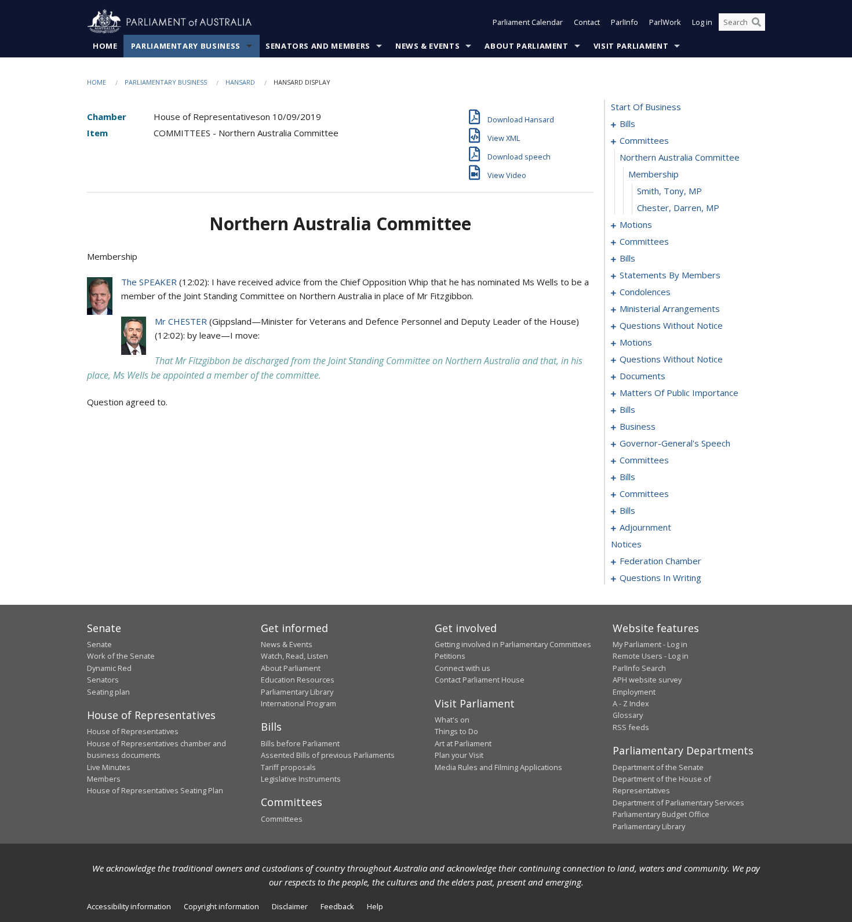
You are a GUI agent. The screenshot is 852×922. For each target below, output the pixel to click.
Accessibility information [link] (129, 906)
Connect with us (462, 668)
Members (104, 779)
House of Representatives (133, 731)
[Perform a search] (756, 22)
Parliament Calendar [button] (528, 22)
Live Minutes (108, 767)
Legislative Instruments (301, 779)
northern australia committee (680, 157)
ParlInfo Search (639, 668)
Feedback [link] (337, 906)
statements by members (670, 275)
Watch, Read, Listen (294, 656)
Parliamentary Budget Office (661, 814)
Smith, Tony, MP (669, 191)
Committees (282, 819)
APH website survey (647, 679)
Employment (634, 692)
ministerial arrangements (670, 308)
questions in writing (660, 577)
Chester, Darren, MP (678, 207)
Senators (103, 679)
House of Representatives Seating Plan (155, 790)
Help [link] (375, 906)
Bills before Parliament (300, 743)
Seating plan (108, 692)
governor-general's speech (675, 443)
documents (642, 376)
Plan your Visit (459, 755)
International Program (298, 703)
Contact (587, 22)
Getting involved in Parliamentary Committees (513, 644)
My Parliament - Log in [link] (650, 644)
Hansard (240, 82)
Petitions (450, 656)
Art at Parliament (463, 743)
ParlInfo (624, 22)
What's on (452, 719)
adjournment (645, 527)
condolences (645, 291)
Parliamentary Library (297, 692)
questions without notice (671, 325)
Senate (99, 644)
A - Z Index (631, 703)
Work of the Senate (121, 656)
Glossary (628, 715)
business (638, 426)
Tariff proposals (288, 767)
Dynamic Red (109, 668)
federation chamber (660, 561)
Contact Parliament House (480, 679)
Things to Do (456, 731)
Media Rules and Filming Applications (498, 767)
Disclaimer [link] (290, 906)
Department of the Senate (658, 767)
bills (627, 123)
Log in (702, 22)
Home (105, 46)
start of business (646, 106)
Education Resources (297, 679)
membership (653, 174)
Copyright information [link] (221, 906)
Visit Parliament (631, 46)
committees (644, 140)
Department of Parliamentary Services (678, 802)
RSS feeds (631, 727)
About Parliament (526, 46)
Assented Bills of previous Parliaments (328, 755)
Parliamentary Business (186, 46)
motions (636, 224)
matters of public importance (679, 392)
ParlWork (665, 22)
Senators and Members (317, 46)
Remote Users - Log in (651, 656)
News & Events (427, 46)
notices (626, 544)
